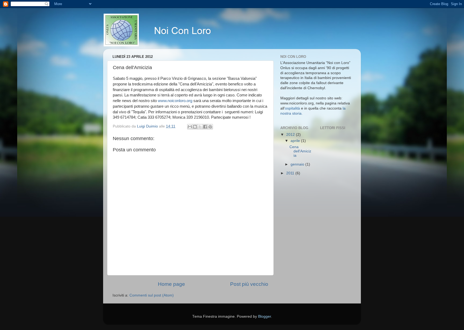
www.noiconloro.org (175, 101)
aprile (296, 141)
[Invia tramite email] (190, 126)
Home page (171, 284)
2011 (290, 173)
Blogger (264, 316)
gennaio (298, 164)
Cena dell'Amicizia (300, 151)
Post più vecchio (249, 284)
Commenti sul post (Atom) (151, 295)
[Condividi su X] (200, 126)
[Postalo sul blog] (195, 126)
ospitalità (292, 108)
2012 (291, 135)
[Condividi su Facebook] (205, 126)
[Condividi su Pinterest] (210, 126)
